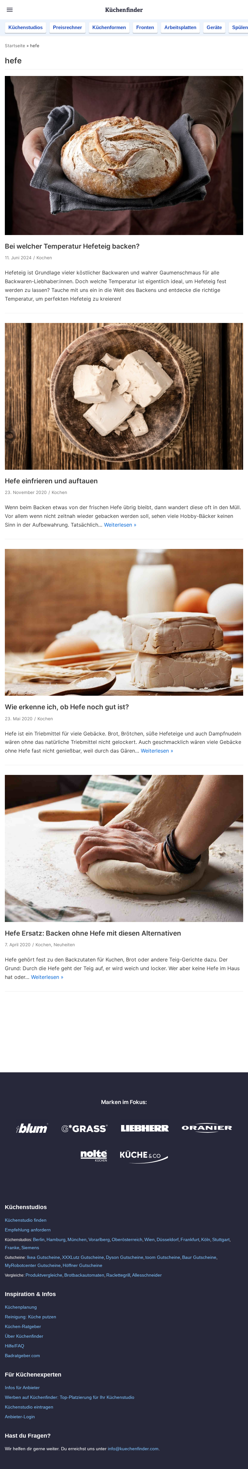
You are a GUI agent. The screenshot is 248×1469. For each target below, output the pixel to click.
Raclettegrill (118, 1275)
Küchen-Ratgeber (23, 1326)
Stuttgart (221, 1239)
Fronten (145, 27)
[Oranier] (207, 1135)
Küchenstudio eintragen (29, 1407)
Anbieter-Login (20, 1416)
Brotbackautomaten (84, 1275)
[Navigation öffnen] (9, 9)
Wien (149, 1239)
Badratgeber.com (22, 1355)
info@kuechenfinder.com (133, 1448)
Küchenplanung (21, 1307)
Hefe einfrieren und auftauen (51, 481)
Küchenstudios (25, 27)
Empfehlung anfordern (28, 1229)
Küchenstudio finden (25, 1220)
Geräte (214, 27)
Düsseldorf (168, 1239)
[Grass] (84, 1135)
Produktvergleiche (44, 1275)
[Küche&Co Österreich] (144, 1162)
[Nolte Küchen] (93, 1162)
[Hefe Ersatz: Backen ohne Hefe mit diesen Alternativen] (124, 920)
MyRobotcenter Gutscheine (33, 1265)
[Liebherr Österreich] (145, 1135)
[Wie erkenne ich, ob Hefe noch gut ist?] (124, 694)
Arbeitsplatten (180, 27)
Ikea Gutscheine (43, 1257)
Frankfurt (190, 1239)
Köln (205, 1239)
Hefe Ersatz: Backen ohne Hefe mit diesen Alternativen (93, 933)
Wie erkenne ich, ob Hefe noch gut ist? (67, 707)
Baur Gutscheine (199, 1257)
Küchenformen (109, 27)
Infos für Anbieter (22, 1387)
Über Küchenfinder (24, 1336)
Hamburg (56, 1239)
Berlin (39, 1239)
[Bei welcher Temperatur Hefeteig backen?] (124, 233)
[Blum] (32, 1135)
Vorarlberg (99, 1239)
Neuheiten (64, 944)
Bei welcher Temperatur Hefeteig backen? (72, 246)
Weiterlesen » (120, 524)
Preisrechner (67, 27)
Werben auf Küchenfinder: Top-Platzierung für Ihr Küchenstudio (69, 1397)
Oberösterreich (127, 1239)
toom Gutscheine (162, 1257)
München (77, 1239)
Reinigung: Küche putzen (30, 1316)
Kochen (44, 257)
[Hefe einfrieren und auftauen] (124, 468)
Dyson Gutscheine (124, 1257)
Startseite (15, 45)
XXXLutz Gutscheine (83, 1257)
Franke (12, 1247)
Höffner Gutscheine (82, 1265)
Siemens (30, 1247)
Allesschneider (147, 1275)
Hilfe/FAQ (14, 1345)
